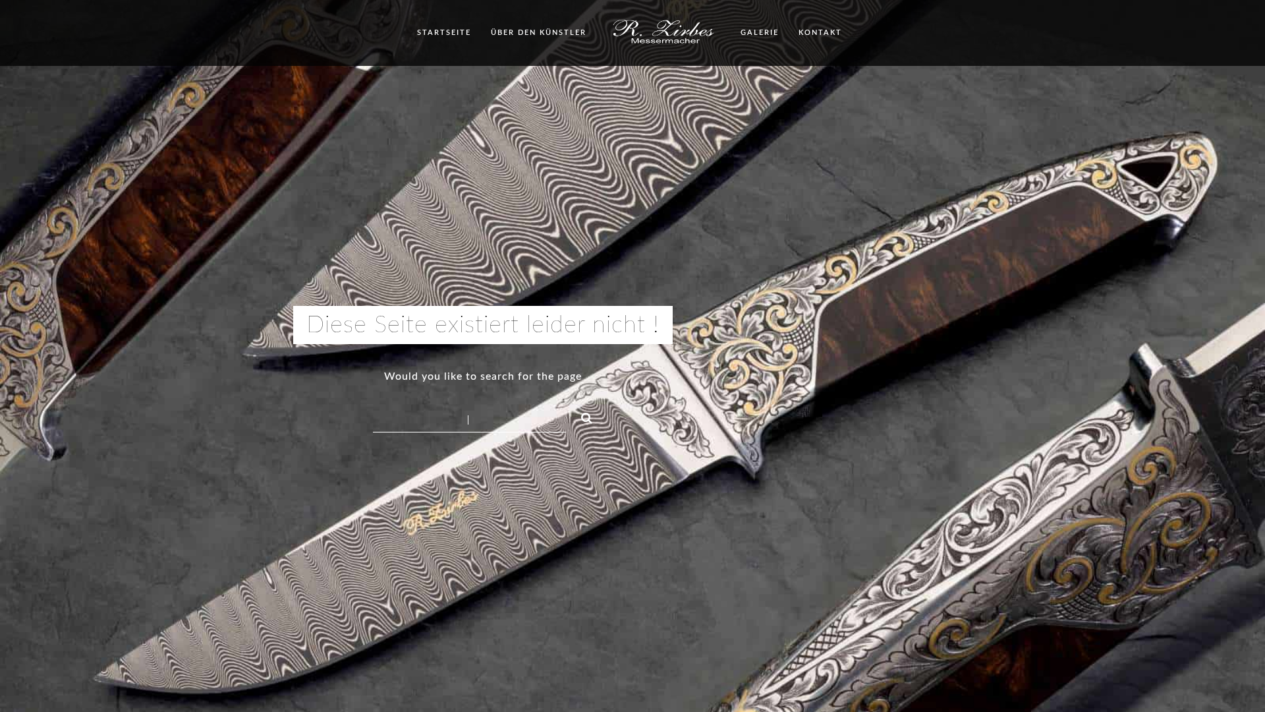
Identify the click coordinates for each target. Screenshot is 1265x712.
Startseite (444, 32)
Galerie (760, 32)
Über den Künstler (538, 32)
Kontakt (820, 32)
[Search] (581, 416)
